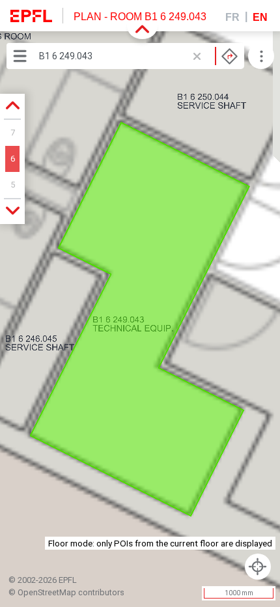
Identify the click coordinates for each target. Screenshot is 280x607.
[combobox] (138, 56)
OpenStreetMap (47, 592)
